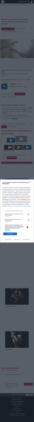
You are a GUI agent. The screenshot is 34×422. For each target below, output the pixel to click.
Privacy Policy (26, 239)
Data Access (17, 239)
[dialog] (17, 211)
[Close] (30, 182)
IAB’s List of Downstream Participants (19, 206)
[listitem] (17, 211)
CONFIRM (10, 233)
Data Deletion (8, 239)
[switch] (28, 214)
